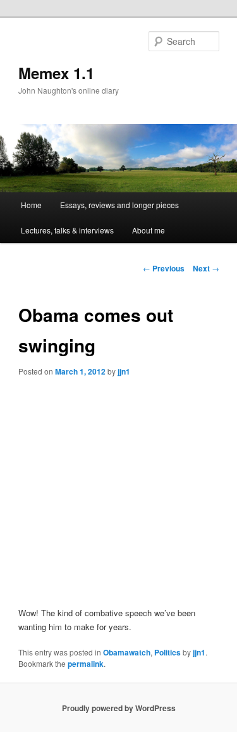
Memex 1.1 (56, 73)
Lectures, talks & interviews (67, 230)
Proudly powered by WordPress (119, 708)
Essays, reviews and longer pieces (119, 204)
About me (148, 230)
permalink (86, 663)
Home (31, 204)
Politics (167, 652)
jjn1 (124, 371)
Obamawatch (126, 652)
